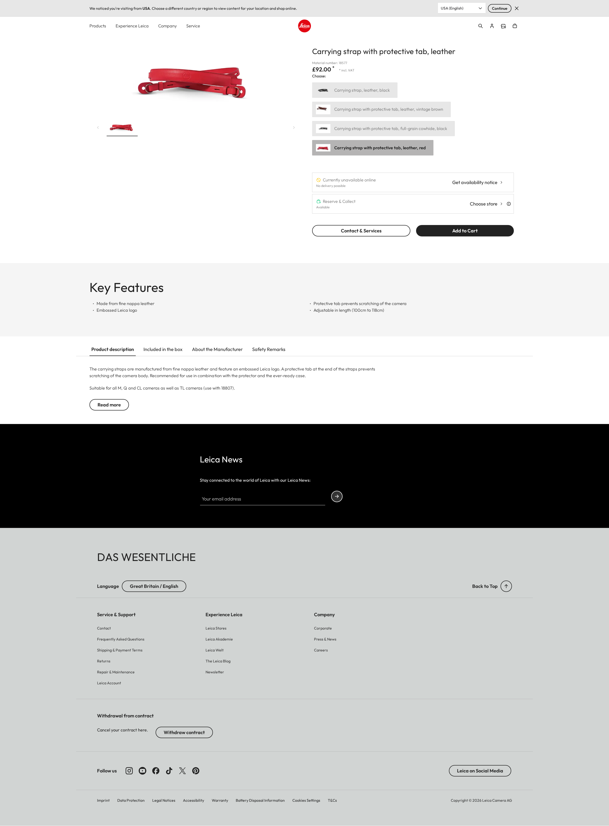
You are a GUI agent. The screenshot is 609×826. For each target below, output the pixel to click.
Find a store (503, 26)
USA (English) (452, 8)
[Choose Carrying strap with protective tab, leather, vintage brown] (381, 109)
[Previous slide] (98, 128)
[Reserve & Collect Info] (509, 204)
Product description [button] (112, 349)
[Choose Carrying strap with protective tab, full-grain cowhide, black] (383, 128)
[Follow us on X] (182, 771)
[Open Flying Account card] (492, 26)
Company (167, 26)
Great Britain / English (154, 586)
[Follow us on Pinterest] (196, 771)
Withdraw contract (184, 732)
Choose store (483, 204)
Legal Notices (163, 800)
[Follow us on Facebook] (156, 771)
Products (97, 26)
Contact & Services (361, 231)
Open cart (515, 26)
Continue (499, 8)
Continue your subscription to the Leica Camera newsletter (337, 496)
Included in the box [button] (162, 349)
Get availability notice (474, 182)
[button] (122, 127)
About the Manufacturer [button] (217, 349)
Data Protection (131, 800)
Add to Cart (465, 231)
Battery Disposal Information (260, 800)
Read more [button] (109, 405)
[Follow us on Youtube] (142, 771)
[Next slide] (294, 128)
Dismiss (517, 8)
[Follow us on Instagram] (129, 771)
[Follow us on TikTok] (169, 771)
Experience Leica (132, 26)
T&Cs (332, 800)
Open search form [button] (480, 26)
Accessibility (193, 800)
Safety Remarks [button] (268, 349)
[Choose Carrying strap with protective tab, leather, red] (372, 147)
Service (193, 26)
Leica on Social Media (480, 771)
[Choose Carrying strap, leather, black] (355, 90)
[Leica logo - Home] (304, 26)
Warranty (220, 800)
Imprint (103, 800)
